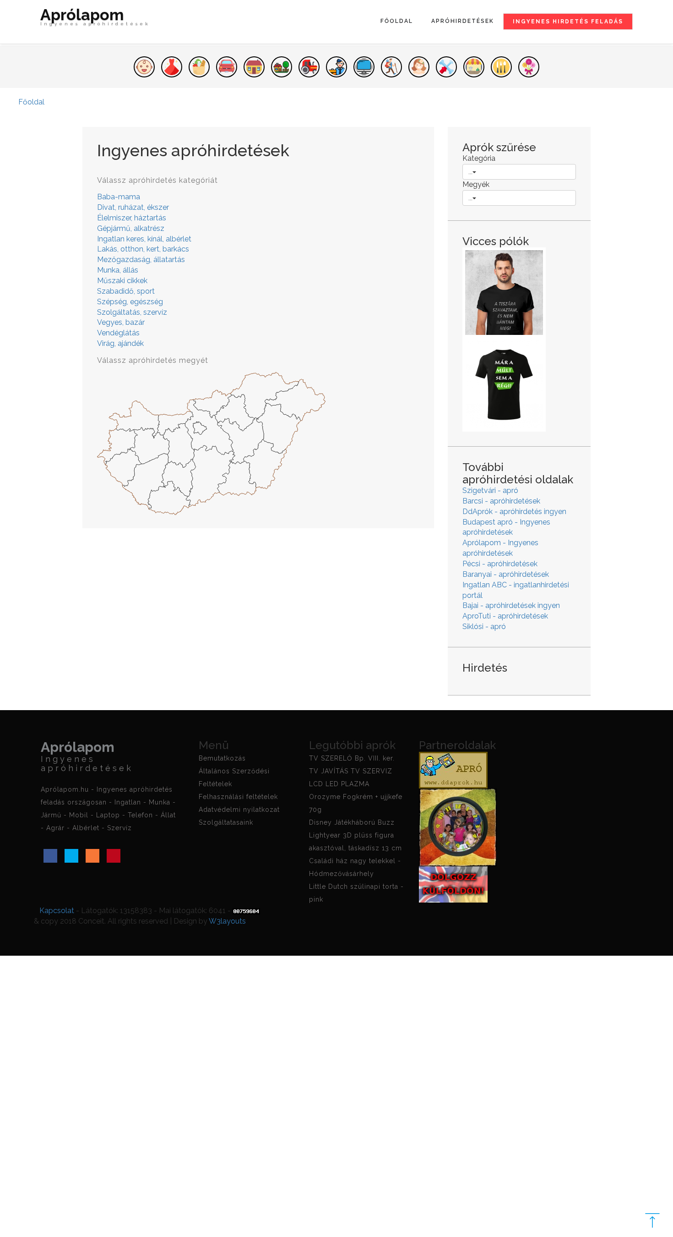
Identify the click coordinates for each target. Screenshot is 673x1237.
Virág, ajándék (120, 343)
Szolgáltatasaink (226, 822)
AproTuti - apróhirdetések (505, 616)
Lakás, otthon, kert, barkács (143, 249)
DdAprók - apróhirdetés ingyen (514, 511)
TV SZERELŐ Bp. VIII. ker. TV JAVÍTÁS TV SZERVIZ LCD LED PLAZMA (352, 771)
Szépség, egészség (130, 301)
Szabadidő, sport (126, 291)
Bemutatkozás (222, 758)
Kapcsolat (56, 910)
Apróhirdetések (462, 21)
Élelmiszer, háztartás (131, 217)
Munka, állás (117, 270)
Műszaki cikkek (122, 280)
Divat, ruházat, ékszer (133, 207)
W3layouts (227, 921)
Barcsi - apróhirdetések (501, 501)
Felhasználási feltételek (238, 796)
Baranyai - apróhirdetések (505, 574)
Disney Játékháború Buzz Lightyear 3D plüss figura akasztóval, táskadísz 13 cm (355, 835)
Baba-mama (118, 196)
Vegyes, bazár (121, 322)
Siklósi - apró (484, 626)
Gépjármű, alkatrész (130, 228)
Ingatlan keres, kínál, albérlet (144, 239)
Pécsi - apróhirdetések (499, 563)
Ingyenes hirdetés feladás (568, 21)
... (470, 171)
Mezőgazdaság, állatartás (141, 259)
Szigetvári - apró (490, 490)
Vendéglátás (118, 332)
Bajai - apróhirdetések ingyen (511, 605)
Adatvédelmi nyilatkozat (239, 809)
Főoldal (396, 21)
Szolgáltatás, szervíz (132, 312)
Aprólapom (95, 18)
